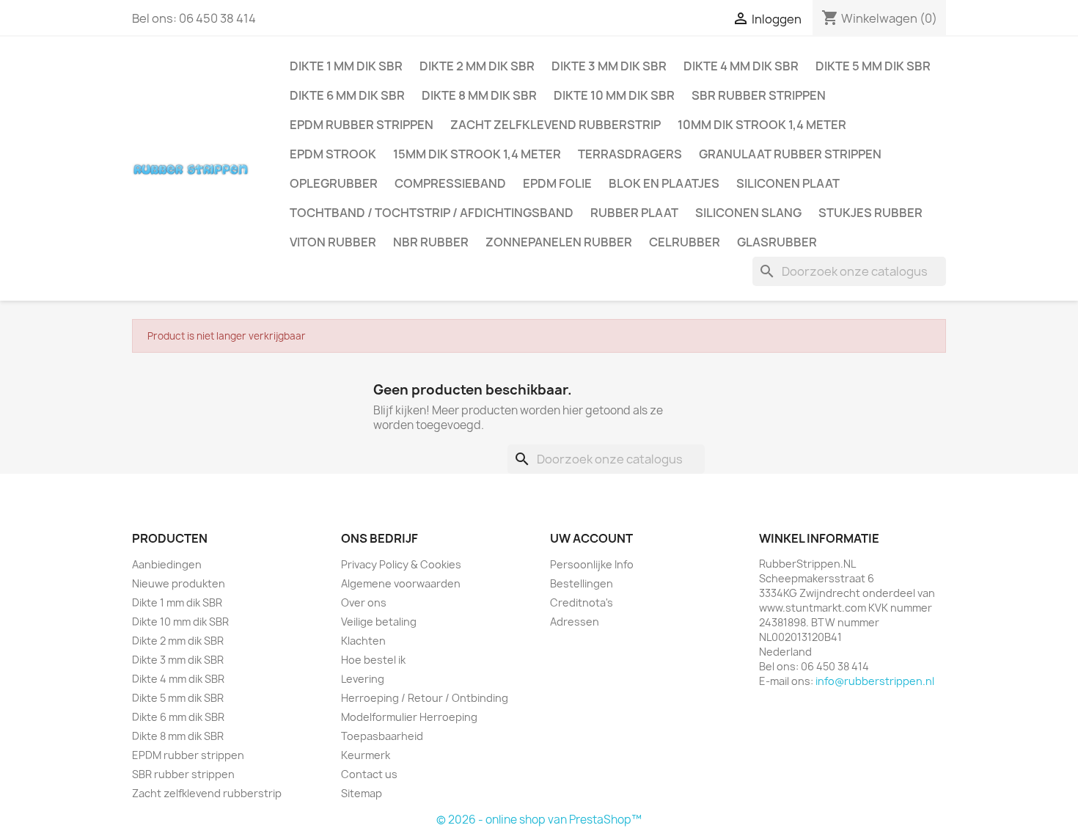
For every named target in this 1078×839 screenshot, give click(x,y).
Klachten (363, 641)
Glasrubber (777, 242)
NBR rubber (431, 242)
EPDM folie (557, 183)
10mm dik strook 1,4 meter (762, 125)
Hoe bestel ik (373, 660)
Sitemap (361, 793)
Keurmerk (365, 755)
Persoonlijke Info (592, 564)
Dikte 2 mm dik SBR (477, 66)
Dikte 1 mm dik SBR (346, 66)
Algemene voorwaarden (401, 583)
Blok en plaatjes (664, 183)
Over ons (363, 602)
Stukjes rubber (870, 213)
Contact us (369, 774)
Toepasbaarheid (382, 736)
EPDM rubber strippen (361, 125)
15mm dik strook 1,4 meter (477, 154)
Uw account (591, 538)
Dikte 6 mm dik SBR (347, 95)
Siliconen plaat (788, 183)
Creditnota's (581, 602)
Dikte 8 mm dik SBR (479, 95)
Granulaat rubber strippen (790, 154)
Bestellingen (581, 583)
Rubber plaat (634, 213)
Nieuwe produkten (178, 583)
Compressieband (450, 183)
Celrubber (684, 242)
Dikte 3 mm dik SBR (609, 66)
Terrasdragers (630, 154)
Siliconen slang (748, 213)
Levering (362, 679)
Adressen (574, 622)
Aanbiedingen (167, 564)
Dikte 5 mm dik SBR (873, 66)
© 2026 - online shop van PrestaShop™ (539, 819)
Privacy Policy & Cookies (401, 564)
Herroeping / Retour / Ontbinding (424, 698)
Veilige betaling (379, 622)
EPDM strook (333, 154)
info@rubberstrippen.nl (874, 681)
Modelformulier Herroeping (409, 717)
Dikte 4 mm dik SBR (741, 66)
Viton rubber (333, 242)
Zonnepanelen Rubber (558, 242)
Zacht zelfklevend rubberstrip (555, 125)
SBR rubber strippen (759, 95)
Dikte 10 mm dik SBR (614, 95)
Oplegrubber (334, 183)
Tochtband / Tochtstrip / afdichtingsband (431, 213)
